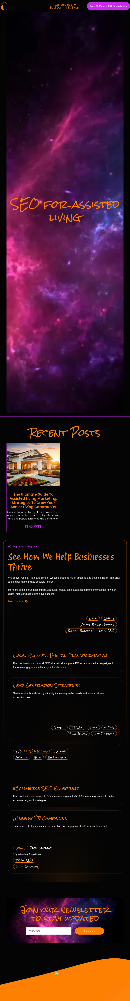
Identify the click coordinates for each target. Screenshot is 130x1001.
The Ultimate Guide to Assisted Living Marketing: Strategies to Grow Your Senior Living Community (33, 500)
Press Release (77, 733)
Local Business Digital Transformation (60, 655)
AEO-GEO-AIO (39, 751)
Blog (37, 757)
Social (93, 618)
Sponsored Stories (28, 854)
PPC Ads (77, 727)
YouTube (109, 727)
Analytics (22, 757)
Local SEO (106, 630)
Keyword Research (80, 630)
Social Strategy (27, 866)
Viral (19, 848)
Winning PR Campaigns (40, 818)
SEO (19, 751)
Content (59, 727)
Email (93, 727)
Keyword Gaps (57, 757)
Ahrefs (61, 751)
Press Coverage (40, 848)
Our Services (63, 4)
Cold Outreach (104, 733)
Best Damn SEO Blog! (64, 7)
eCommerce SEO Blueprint (46, 788)
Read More (33, 526)
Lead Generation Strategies (46, 685)
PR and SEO (24, 860)
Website (109, 618)
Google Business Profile (97, 624)
